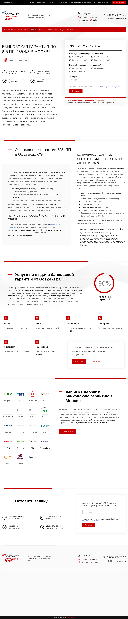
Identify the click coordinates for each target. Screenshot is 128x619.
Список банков (67, 431)
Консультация (95, 361)
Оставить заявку (119, 2)
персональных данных (112, 87)
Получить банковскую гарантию (16, 30)
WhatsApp (84, 17)
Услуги (33, 30)
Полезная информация (55, 30)
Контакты (70, 30)
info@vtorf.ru (88, 13)
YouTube (95, 20)
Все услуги (79, 361)
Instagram (84, 20)
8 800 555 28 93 (116, 14)
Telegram (95, 17)
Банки (41, 30)
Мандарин (70, 617)
